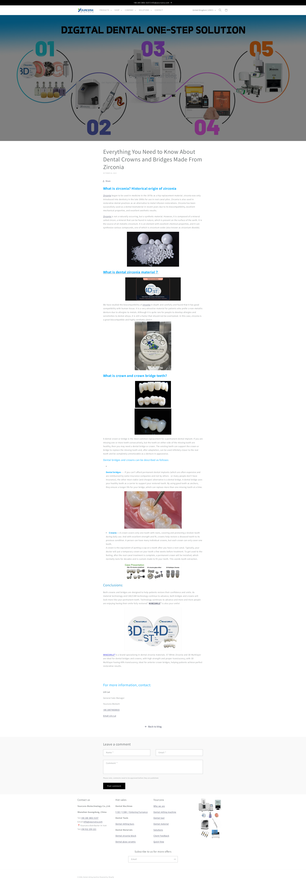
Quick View (158, 841)
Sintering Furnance (138, 812)
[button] (105, 10)
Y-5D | (118, 812)
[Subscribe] (175, 859)
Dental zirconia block (125, 835)
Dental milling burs (124, 823)
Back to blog (155, 726)
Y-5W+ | (125, 812)
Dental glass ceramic (125, 841)
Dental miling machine (91, 877)
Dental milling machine (164, 812)
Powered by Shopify (107, 877)
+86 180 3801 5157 (89, 817)
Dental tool (159, 817)
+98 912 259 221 (88, 829)
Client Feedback (161, 835)
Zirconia (107, 195)
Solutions (158, 829)
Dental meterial (161, 823)
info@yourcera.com (93, 821)
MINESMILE (154, 603)
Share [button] (108, 181)
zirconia (146, 304)
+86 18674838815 (111, 709)
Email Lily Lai (109, 715)
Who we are (159, 806)
